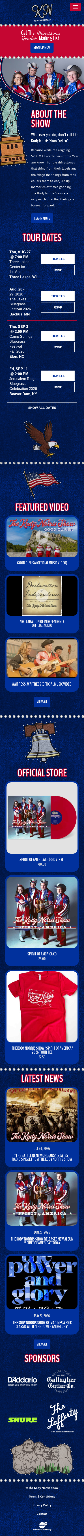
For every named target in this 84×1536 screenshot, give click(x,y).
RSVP (58, 270)
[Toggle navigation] (75, 7)
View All (42, 701)
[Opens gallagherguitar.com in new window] (61, 1381)
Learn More (42, 218)
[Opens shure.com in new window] (23, 1420)
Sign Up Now (42, 47)
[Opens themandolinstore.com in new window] (61, 1417)
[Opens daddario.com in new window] (23, 1381)
